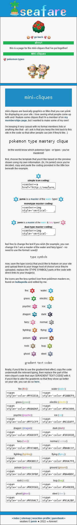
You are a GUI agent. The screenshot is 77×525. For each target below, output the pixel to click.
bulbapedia (21, 282)
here (36, 381)
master (35, 199)
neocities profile (41, 518)
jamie (34, 521)
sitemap (25, 518)
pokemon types (15, 59)
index (16, 518)
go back (38, 37)
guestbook (58, 518)
